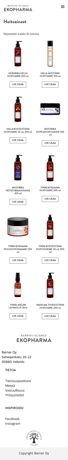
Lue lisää (18, 84)
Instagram (12, 424)
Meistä (10, 386)
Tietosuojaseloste (18, 381)
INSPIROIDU (14, 408)
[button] (63, 6)
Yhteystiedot (14, 395)
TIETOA (10, 370)
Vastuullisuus (15, 390)
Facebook (12, 419)
